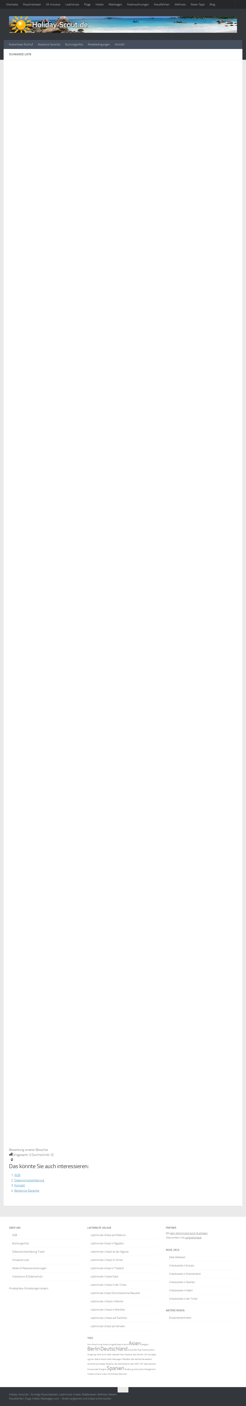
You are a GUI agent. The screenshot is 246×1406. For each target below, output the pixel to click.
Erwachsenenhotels (180, 1317)
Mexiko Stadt (106, 1359)
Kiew (122, 1354)
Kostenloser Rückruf (21, 44)
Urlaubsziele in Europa (181, 1265)
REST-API (139, 1364)
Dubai (130, 1350)
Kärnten (140, 1354)
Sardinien (152, 1364)
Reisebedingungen (99, 44)
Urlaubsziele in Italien (181, 1290)
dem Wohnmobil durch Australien (189, 1233)
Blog (212, 4)
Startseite (12, 4)
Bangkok (144, 1344)
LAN (145, 1354)
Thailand (90, 1374)
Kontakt (120, 44)
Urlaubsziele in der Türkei (183, 1298)
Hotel (99, 1354)
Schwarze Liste (20, 1260)
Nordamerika (92, 1364)
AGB (17, 1175)
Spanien (115, 1368)
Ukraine (98, 1374)
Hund (104, 1354)
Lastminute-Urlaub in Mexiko (107, 1301)
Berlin (93, 1349)
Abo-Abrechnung (94, 1344)
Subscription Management (145, 1369)
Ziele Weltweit (177, 1257)
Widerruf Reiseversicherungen (29, 1268)
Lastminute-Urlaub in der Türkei (108, 1284)
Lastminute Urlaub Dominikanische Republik (115, 1293)
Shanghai (102, 1369)
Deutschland (114, 1349)
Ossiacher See (111, 1364)
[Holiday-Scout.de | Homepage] (123, 24)
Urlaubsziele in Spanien (182, 1282)
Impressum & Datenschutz (27, 1276)
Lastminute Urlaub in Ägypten (107, 1243)
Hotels (100, 4)
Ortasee (102, 1364)
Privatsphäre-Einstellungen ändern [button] (28, 1288)
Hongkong (91, 1354)
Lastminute (72, 4)
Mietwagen (115, 4)
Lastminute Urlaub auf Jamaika (108, 1326)
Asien (135, 1343)
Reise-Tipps (198, 4)
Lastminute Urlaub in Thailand (107, 1268)
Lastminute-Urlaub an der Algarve (110, 1251)
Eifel (135, 1350)
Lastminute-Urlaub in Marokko (108, 1309)
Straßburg (129, 1369)
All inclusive (53, 4)
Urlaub (104, 1374)
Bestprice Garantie (49, 44)
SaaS (146, 1364)
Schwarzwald (92, 1369)
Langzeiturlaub (193, 1237)
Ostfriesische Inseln (126, 1364)
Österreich (122, 1374)
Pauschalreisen (32, 4)
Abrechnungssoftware (112, 1344)
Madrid (97, 1359)
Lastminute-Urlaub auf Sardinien (109, 1318)
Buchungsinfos (74, 44)
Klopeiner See (130, 1354)
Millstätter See (128, 1359)
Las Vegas (152, 1354)
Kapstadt (116, 1354)
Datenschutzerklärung (29, 1180)
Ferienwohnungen (138, 4)
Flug (139, 1350)
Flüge (87, 4)
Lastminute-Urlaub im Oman (107, 1260)
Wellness (180, 4)
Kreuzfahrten (162, 4)
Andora (125, 1344)
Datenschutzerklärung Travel (28, 1251)
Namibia (138, 1359)
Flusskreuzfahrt (148, 1350)
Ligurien (90, 1359)
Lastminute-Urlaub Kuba (104, 1276)
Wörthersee (113, 1374)
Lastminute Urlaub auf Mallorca (108, 1235)
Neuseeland (147, 1359)
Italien (109, 1354)
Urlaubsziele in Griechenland (185, 1273)
